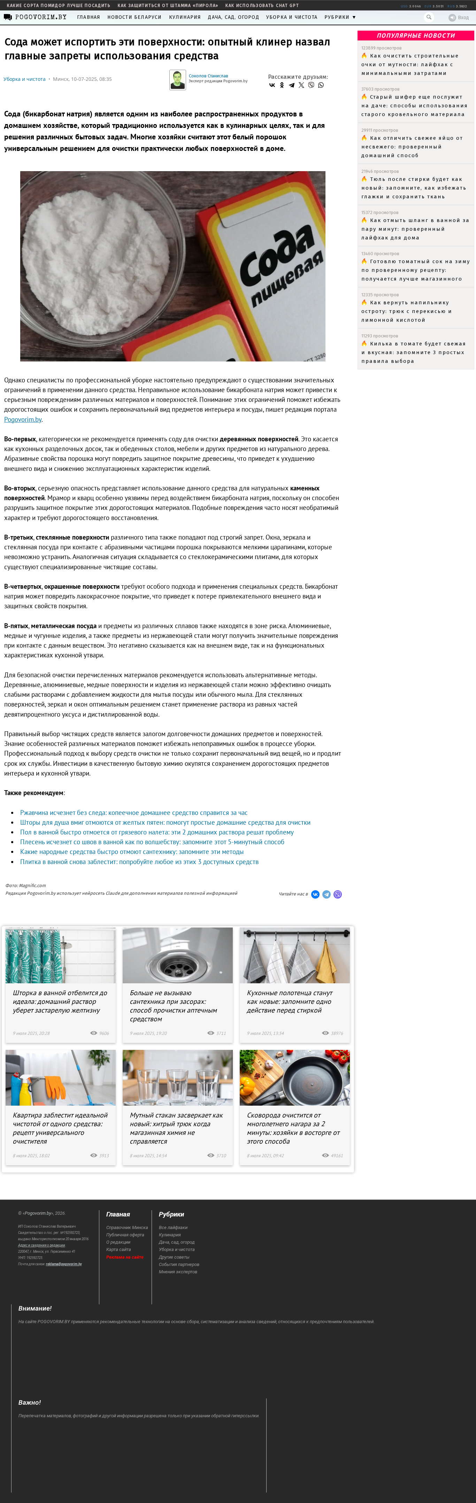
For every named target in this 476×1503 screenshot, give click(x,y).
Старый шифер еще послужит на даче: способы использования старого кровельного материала (414, 105)
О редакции (118, 1242)
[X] (301, 85)
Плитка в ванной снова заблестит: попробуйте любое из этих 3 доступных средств (139, 861)
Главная (88, 17)
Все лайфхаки (173, 1227)
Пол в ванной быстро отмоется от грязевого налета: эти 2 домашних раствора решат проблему (157, 832)
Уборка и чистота (291, 17)
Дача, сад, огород (233, 17)
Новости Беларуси (134, 17)
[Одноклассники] (282, 85)
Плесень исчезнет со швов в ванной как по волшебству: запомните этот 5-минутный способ (152, 842)
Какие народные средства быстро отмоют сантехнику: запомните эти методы (132, 851)
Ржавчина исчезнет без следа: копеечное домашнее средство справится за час (134, 812)
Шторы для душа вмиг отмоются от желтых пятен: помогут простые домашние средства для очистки (165, 822)
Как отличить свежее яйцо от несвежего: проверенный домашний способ (412, 147)
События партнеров (179, 1264)
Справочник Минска (127, 1227)
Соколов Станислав (208, 75)
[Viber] (311, 85)
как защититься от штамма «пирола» (168, 5)
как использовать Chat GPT (262, 5)
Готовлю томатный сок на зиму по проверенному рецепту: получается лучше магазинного (415, 270)
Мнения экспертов (178, 1271)
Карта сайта (118, 1249)
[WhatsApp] (321, 85)
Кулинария (185, 17)
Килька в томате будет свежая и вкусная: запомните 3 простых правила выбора (413, 352)
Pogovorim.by (38, 1213)
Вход (463, 18)
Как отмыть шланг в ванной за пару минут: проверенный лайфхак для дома (415, 229)
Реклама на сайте (125, 1257)
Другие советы (174, 1257)
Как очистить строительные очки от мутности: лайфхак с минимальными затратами (410, 64)
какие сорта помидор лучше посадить (59, 5)
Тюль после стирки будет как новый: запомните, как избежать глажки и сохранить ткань (414, 188)
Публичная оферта (125, 1234)
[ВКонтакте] (272, 85)
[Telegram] (291, 85)
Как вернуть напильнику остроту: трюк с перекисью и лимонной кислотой (406, 311)
